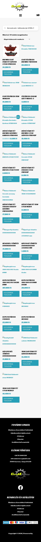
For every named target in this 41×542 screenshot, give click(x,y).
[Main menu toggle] (20, 15)
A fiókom (20, 436)
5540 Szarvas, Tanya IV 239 (20, 461)
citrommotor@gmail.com (20, 458)
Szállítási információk (20, 442)
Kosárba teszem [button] (8, 73)
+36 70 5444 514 (20, 455)
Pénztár (20, 439)
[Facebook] (20, 487)
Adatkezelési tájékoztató (20, 433)
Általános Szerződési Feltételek (20, 430)
